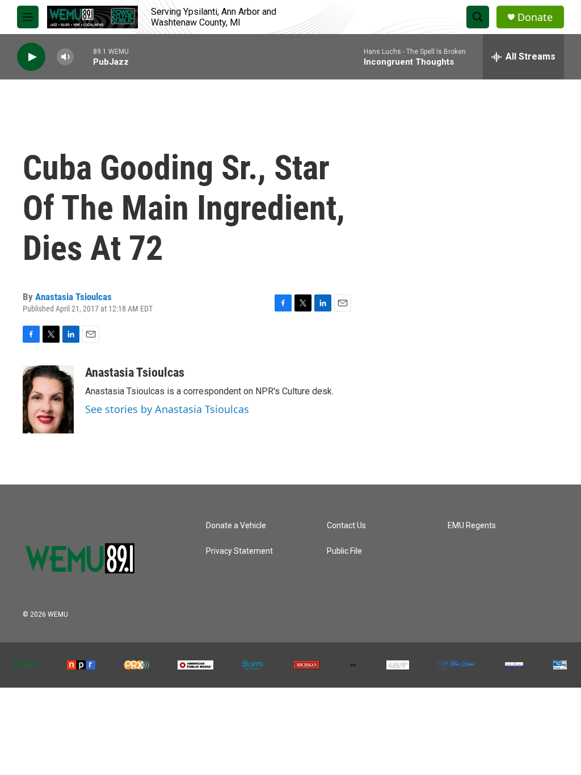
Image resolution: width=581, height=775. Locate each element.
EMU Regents (472, 525)
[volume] (65, 57)
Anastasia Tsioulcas (73, 296)
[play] (31, 57)
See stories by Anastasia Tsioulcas (167, 409)
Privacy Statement (239, 551)
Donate (535, 17)
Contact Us (346, 525)
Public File (344, 551)
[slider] (83, 56)
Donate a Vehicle (236, 525)
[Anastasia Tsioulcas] (48, 399)
